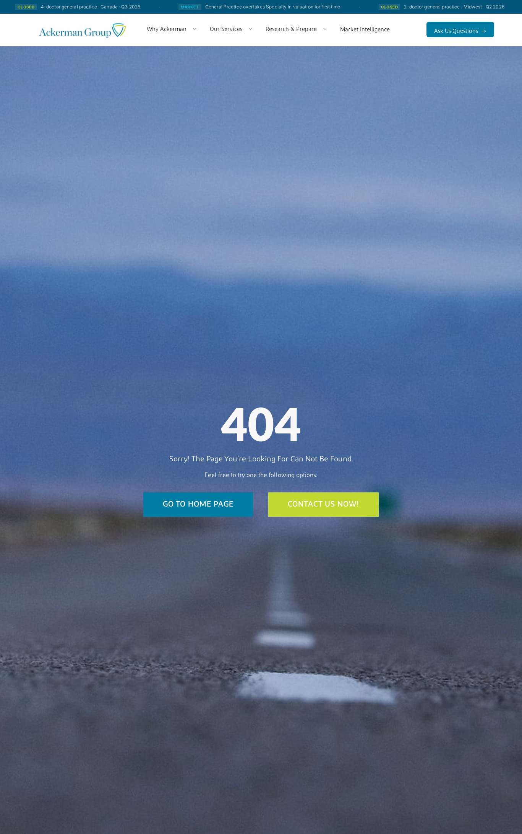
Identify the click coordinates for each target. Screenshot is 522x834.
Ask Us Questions (456, 31)
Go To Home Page (198, 504)
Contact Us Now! (323, 504)
